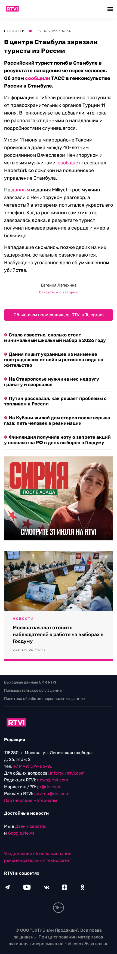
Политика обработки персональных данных (44, 698)
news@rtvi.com (52, 780)
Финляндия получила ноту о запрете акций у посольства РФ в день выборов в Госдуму (57, 439)
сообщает (69, 163)
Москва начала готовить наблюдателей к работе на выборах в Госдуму (58, 634)
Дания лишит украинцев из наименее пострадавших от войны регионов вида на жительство (53, 359)
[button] (111, 9)
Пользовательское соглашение (33, 690)
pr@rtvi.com (49, 786)
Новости (14, 31)
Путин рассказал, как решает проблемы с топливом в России (55, 401)
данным (20, 190)
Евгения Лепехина (58, 285)
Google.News (21, 833)
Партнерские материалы (30, 800)
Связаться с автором (58, 292)
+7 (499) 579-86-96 (33, 766)
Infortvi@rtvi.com (67, 773)
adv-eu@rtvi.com (51, 793)
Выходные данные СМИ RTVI (30, 682)
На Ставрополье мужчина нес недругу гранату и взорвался (51, 381)
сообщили (37, 78)
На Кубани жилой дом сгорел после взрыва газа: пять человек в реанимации (57, 420)
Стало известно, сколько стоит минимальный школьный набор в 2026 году (55, 337)
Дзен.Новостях (31, 826)
